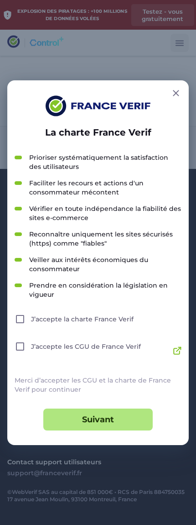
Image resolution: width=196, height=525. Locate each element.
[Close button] (175, 93)
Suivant (98, 420)
